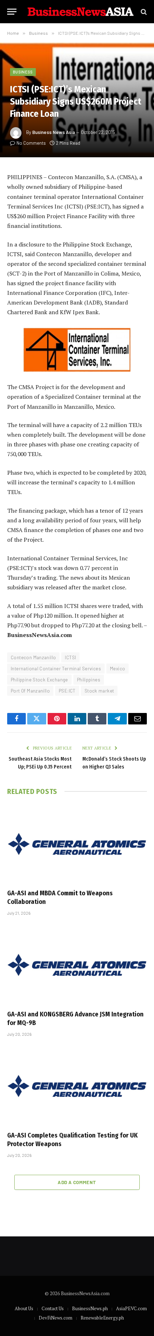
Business (23, 72)
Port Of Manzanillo (30, 691)
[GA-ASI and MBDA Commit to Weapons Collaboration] (77, 844)
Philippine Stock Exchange (39, 680)
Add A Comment (77, 1182)
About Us (24, 1308)
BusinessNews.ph (90, 1308)
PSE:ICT (67, 691)
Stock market (99, 691)
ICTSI (70, 657)
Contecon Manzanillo (33, 657)
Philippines (88, 680)
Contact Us (53, 1308)
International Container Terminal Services (56, 668)
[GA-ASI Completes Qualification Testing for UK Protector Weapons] (77, 1086)
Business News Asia (53, 132)
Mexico (117, 668)
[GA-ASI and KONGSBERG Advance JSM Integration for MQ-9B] (77, 964)
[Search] (143, 12)
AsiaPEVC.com (131, 1308)
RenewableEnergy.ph (102, 1318)
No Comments (31, 143)
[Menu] (11, 12)
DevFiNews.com (55, 1318)
